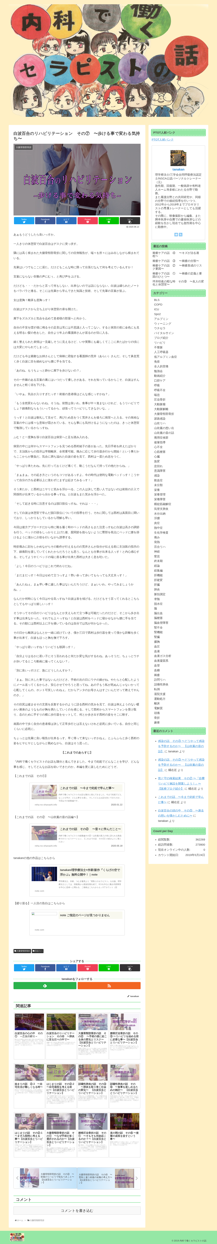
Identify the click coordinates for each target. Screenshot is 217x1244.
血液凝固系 (161, 660)
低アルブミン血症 (165, 356)
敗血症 (158, 480)
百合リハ (38, 951)
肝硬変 (158, 580)
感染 (157, 475)
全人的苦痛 (161, 366)
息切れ (158, 466)
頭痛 (157, 713)
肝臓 (157, 584)
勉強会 (158, 371)
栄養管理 (160, 494)
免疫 (157, 361)
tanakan (178, 169)
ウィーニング (162, 323)
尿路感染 (160, 418)
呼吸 (157, 385)
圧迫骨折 (160, 399)
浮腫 (157, 518)
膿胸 (157, 641)
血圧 (157, 646)
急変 (157, 461)
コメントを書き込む (77, 1211)
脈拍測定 (160, 594)
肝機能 (158, 575)
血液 (157, 651)
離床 (157, 703)
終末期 (158, 561)
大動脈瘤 (160, 404)
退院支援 (160, 694)
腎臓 (157, 637)
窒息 (157, 556)
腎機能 (158, 632)
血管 (157, 665)
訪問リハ (160, 679)
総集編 (158, 570)
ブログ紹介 (161, 337)
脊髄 (157, 599)
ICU (156, 309)
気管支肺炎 (161, 508)
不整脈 (158, 347)
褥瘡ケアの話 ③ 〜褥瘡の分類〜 (176, 260)
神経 (157, 551)
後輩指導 (160, 442)
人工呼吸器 (161, 352)
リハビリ (160, 342)
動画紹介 (160, 375)
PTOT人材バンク (163, 139)
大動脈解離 (161, 409)
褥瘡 (157, 675)
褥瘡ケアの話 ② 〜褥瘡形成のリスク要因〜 (177, 267)
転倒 (157, 689)
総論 (157, 565)
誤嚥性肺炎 (161, 684)
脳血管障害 (161, 622)
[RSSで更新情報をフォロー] (109, 985)
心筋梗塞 (160, 451)
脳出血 (158, 613)
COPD (158, 304)
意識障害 (160, 470)
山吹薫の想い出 (164, 428)
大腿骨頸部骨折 (23, 951)
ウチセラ (160, 328)
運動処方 (160, 698)
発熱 (157, 542)
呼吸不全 (160, 390)
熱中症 (158, 527)
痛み (157, 537)
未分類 (158, 485)
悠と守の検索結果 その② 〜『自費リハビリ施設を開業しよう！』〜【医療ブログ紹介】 (181, 783)
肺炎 (157, 589)
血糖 (157, 670)
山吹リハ (160, 423)
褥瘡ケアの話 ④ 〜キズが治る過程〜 (176, 254)
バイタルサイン (164, 333)
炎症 (157, 523)
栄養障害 (160, 499)
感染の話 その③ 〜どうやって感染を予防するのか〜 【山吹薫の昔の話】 (181, 746)
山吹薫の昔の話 (164, 432)
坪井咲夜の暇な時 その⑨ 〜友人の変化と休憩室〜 (178, 283)
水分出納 (160, 513)
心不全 (158, 447)
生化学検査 (161, 532)
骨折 (157, 717)
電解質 (158, 708)
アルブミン (161, 318)
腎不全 (158, 627)
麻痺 (157, 722)
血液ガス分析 (162, 656)
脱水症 (158, 603)
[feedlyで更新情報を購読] (45, 985)
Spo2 (157, 314)
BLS (156, 300)
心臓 (157, 456)
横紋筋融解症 (162, 504)
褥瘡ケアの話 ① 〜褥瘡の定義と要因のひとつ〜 (177, 275)
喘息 (157, 394)
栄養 (157, 489)
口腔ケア (160, 380)
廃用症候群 (161, 437)
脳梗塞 (158, 618)
